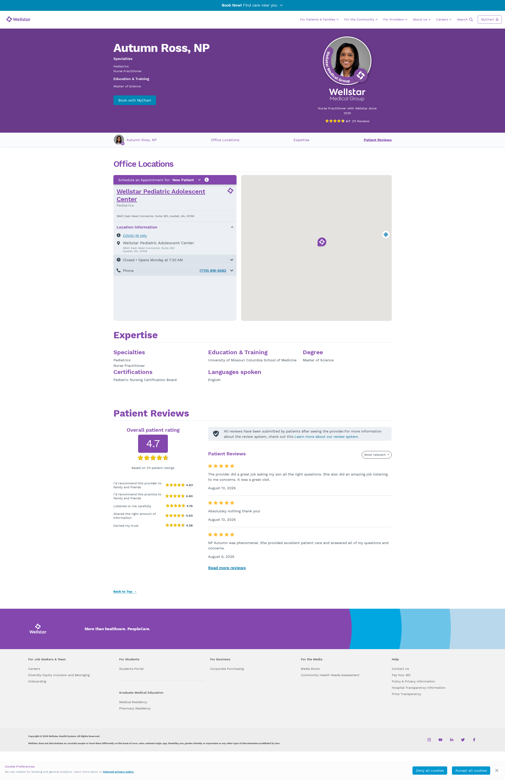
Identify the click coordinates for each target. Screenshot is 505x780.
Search (463, 19)
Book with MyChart (134, 100)
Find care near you (250, 5)
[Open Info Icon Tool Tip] (206, 180)
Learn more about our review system (326, 436)
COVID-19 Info (135, 236)
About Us (420, 19)
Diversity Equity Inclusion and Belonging (59, 675)
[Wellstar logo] (18, 19)
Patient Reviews (378, 140)
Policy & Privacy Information (413, 681)
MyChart (488, 19)
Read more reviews (227, 567)
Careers (442, 19)
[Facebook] (474, 740)
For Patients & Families (318, 19)
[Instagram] (429, 740)
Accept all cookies (471, 770)
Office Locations (225, 140)
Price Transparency (406, 694)
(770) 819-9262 (213, 270)
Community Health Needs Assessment (330, 675)
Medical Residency (133, 702)
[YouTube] (440, 740)
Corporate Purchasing (227, 669)
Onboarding (37, 681)
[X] (463, 740)
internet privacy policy (118, 771)
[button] (175, 260)
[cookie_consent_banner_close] (496, 770)
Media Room (310, 669)
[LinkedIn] (452, 740)
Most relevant (375, 455)
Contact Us (400, 669)
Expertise (301, 140)
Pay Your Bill (401, 675)
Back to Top (123, 591)
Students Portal (131, 669)
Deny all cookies (430, 770)
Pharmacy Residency (135, 708)
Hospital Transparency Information (418, 688)
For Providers (394, 19)
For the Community (359, 19)
